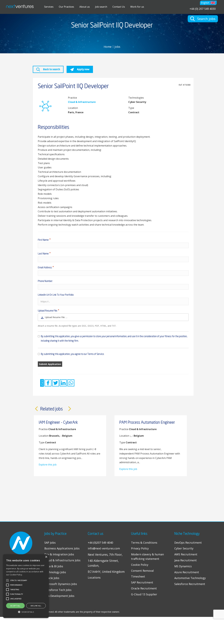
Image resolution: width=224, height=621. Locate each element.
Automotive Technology (190, 578)
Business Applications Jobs (62, 548)
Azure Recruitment (186, 572)
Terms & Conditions (144, 542)
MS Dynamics (183, 566)
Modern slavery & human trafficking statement (147, 556)
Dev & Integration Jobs (59, 554)
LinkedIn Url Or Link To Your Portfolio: (56, 294)
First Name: (43, 239)
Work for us (137, 6)
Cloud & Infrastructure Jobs (62, 560)
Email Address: (45, 267)
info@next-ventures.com (104, 548)
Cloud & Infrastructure (82, 102)
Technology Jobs (55, 572)
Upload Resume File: (48, 310)
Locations (94, 577)
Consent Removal (142, 570)
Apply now (82, 69)
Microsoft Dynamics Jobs (60, 584)
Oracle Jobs (51, 578)
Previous (36, 408)
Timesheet (138, 576)
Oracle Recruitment (144, 588)
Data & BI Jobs (53, 566)
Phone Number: (45, 281)
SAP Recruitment (142, 582)
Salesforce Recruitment (189, 584)
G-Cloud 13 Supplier (144, 594)
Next (69, 408)
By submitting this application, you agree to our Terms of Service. (72, 354)
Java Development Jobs (59, 596)
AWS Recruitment (185, 554)
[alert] (26, 586)
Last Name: (43, 253)
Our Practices (66, 6)
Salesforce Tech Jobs (57, 590)
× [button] (46, 557)
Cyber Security (183, 548)
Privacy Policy (140, 548)
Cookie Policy (139, 565)
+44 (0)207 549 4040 (100, 542)
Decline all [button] (36, 606)
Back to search (51, 69)
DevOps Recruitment (188, 542)
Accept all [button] (15, 606)
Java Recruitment (185, 560)
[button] (208, 3)
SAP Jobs (50, 542)
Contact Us (118, 6)
